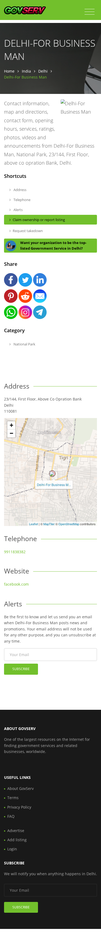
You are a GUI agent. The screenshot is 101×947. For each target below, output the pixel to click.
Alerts (18, 209)
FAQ (11, 816)
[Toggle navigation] (89, 11)
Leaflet (33, 524)
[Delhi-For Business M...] (52, 473)
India (26, 71)
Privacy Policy (19, 807)
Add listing (17, 839)
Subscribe (21, 669)
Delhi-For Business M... (54, 484)
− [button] (11, 433)
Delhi (43, 71)
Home (9, 71)
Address (19, 189)
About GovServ (20, 788)
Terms (13, 797)
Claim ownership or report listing (39, 219)
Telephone (21, 199)
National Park (24, 344)
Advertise (15, 830)
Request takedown (28, 230)
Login (12, 848)
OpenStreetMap (68, 524)
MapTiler (49, 524)
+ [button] (11, 425)
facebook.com (16, 584)
